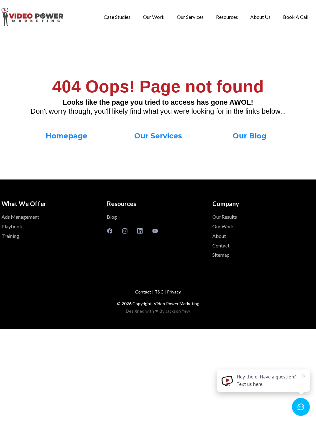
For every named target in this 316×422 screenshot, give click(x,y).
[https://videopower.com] (32, 17)
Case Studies (117, 17)
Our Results (224, 217)
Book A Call (295, 17)
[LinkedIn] (140, 230)
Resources (227, 17)
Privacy (174, 291)
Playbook (12, 226)
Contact (221, 245)
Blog (112, 217)
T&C (159, 291)
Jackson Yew (177, 311)
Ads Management (20, 217)
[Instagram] (124, 230)
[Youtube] (155, 230)
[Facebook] (109, 230)
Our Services (190, 17)
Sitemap (221, 255)
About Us (260, 17)
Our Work (153, 17)
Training (10, 236)
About (219, 236)
